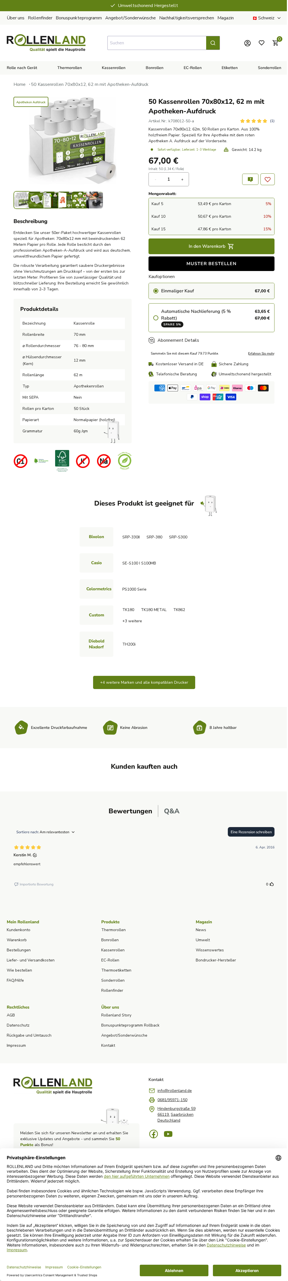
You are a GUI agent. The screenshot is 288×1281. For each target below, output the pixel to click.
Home (20, 84)
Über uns (15, 18)
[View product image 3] (51, 200)
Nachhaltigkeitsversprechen (186, 18)
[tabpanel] (142, 858)
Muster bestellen (209, 264)
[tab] (128, 811)
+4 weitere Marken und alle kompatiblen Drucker (142, 682)
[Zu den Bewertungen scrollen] (252, 121)
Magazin (225, 18)
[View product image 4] (66, 200)
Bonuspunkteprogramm (79, 18)
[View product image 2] (37, 200)
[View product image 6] (95, 200)
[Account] (243, 43)
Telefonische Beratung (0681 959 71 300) (146, 6)
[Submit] (210, 43)
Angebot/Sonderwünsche (130, 18)
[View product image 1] (23, 200)
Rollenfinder (40, 18)
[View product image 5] (80, 200)
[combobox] (161, 43)
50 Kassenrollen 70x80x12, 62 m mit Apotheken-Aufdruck (89, 84)
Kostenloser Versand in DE (180, 364)
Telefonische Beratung (176, 374)
